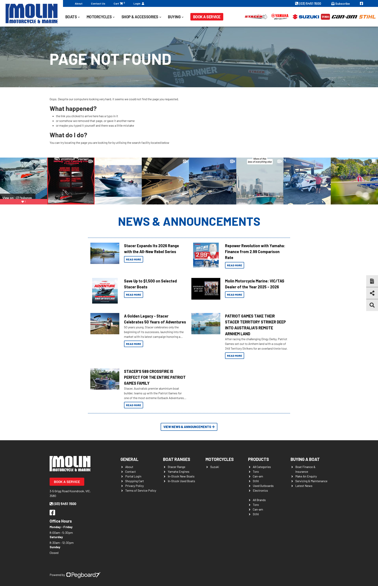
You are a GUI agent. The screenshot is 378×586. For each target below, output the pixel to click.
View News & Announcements (187, 427)
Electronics (260, 490)
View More (103, 253)
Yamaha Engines (178, 471)
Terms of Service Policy (140, 490)
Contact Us (98, 3)
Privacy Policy (134, 486)
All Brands (259, 500)
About (78, 3)
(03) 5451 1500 (310, 3)
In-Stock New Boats (181, 476)
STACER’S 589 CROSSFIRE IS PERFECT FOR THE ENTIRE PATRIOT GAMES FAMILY (155, 377)
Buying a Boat (305, 459)
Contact (130, 471)
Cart (119, 3)
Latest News (303, 486)
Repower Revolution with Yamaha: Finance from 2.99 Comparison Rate (255, 251)
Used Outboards (263, 486)
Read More (133, 259)
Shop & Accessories (139, 16)
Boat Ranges (176, 459)
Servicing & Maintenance (311, 481)
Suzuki (214, 467)
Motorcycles (220, 459)
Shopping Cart (134, 481)
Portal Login (133, 476)
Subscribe (342, 3)
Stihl (256, 481)
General (129, 459)
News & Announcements (189, 221)
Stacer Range (176, 467)
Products (258, 459)
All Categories (262, 467)
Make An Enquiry (306, 476)
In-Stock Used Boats (181, 481)
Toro (256, 471)
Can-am (258, 476)
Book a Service (206, 16)
